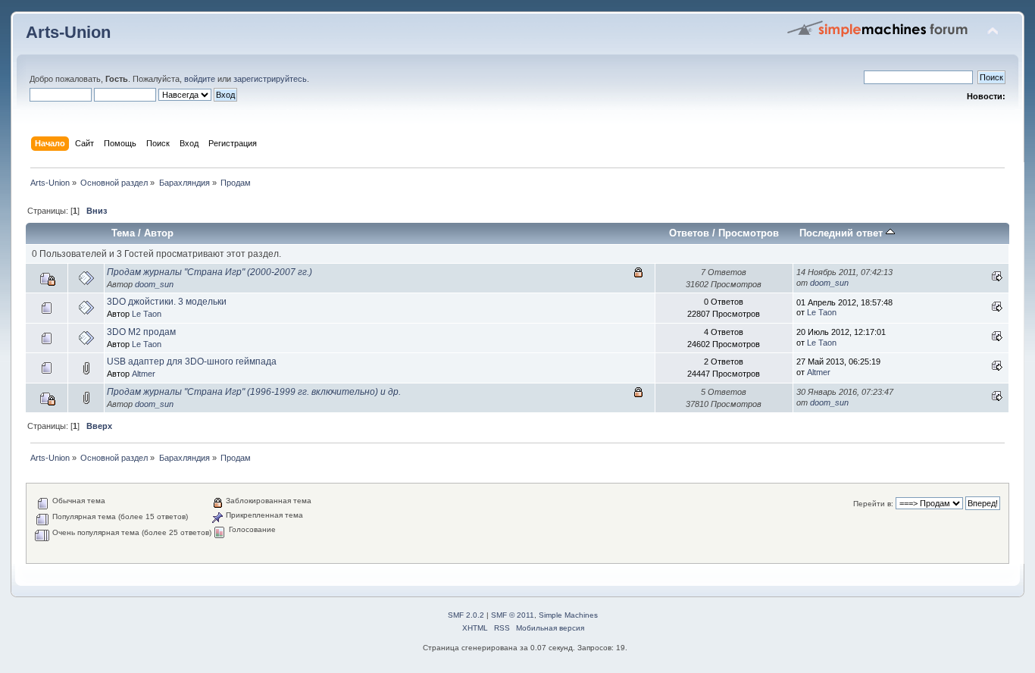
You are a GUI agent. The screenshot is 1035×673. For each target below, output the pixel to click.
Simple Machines (568, 615)
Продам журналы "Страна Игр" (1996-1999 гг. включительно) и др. (254, 392)
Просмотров (748, 233)
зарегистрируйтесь (270, 78)
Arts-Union (68, 32)
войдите (199, 78)
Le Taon (146, 313)
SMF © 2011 (512, 615)
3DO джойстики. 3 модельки (167, 301)
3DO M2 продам (141, 332)
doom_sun (154, 284)
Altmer (143, 373)
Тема (123, 233)
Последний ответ (842, 233)
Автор (159, 233)
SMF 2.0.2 (466, 615)
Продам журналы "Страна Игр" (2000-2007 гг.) (209, 272)
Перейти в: (873, 503)
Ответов (689, 233)
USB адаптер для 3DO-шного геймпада (192, 361)
